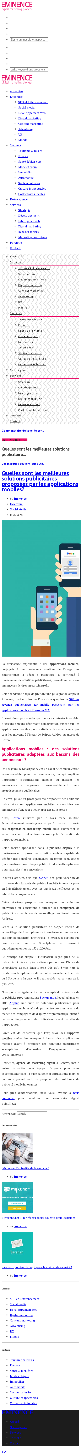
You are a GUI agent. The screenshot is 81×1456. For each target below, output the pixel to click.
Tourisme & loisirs (30, 151)
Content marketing (30, 124)
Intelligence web (29, 221)
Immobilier (25, 172)
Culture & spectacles (32, 188)
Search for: (9, 1114)
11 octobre (16, 504)
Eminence (20, 498)
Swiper (43, 878)
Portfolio (16, 243)
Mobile (22, 140)
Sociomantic (48, 997)
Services (15, 205)
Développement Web (32, 113)
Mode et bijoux (27, 167)
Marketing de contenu (32, 237)
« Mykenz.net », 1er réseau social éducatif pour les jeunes (38, 1218)
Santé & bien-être (30, 161)
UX (20, 134)
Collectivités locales (31, 194)
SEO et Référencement (33, 102)
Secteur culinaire (29, 183)
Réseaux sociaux (28, 232)
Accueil (14, 1422)
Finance (23, 156)
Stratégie (24, 210)
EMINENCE (18, 1412)
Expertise (16, 97)
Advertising (25, 129)
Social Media (18, 509)
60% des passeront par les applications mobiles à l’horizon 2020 (40, 704)
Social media (26, 107)
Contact (15, 248)
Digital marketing (29, 118)
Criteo (16, 818)
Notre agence (19, 199)
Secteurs (15, 145)
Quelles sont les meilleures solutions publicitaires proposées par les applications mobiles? (40, 481)
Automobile (26, 178)
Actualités (16, 91)
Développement (28, 215)
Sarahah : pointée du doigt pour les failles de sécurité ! (37, 1267)
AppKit (14, 1003)
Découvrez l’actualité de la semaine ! (25, 1168)
